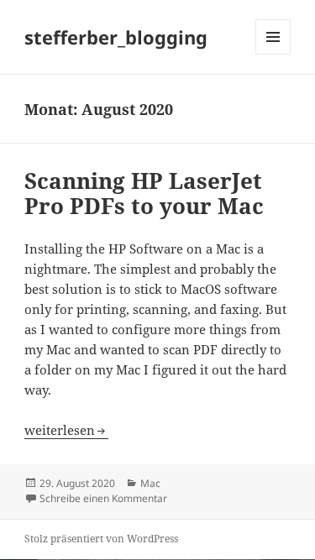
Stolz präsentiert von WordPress (101, 538)
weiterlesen (66, 429)
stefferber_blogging (115, 37)
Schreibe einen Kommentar (103, 498)
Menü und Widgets (273, 54)
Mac (150, 483)
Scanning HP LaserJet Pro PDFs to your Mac (144, 193)
